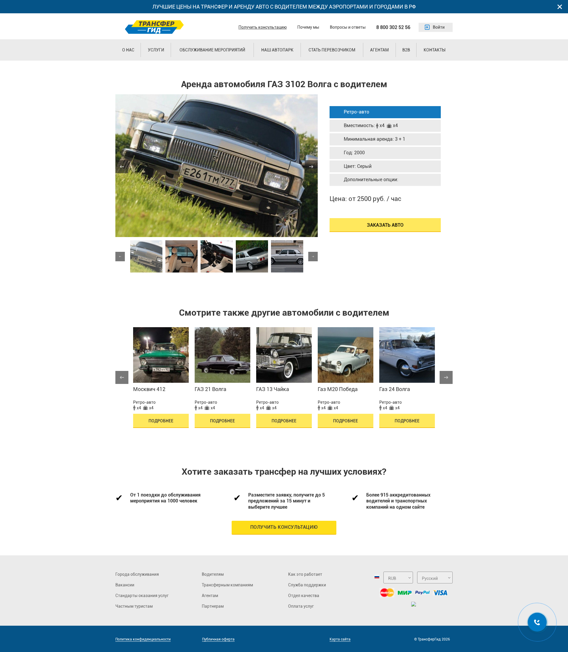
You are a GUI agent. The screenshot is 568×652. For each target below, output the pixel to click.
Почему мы (308, 27)
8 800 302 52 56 (393, 27)
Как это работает (305, 574)
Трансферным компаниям (227, 585)
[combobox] (398, 577)
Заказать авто (385, 225)
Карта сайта (340, 639)
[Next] (311, 166)
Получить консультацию (262, 27)
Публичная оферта (218, 639)
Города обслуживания (137, 574)
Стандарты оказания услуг (142, 595)
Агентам (379, 50)
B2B (406, 50)
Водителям (213, 574)
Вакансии (124, 585)
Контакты (435, 50)
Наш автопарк (277, 50)
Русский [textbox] (430, 578)
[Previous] (121, 166)
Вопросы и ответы (348, 27)
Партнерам (213, 606)
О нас (128, 50)
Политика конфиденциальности (143, 639)
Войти (439, 27)
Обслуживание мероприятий (212, 50)
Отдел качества (303, 595)
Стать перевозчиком (332, 50)
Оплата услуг (301, 606)
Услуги (156, 50)
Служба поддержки (307, 585)
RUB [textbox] (392, 578)
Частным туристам (134, 606)
